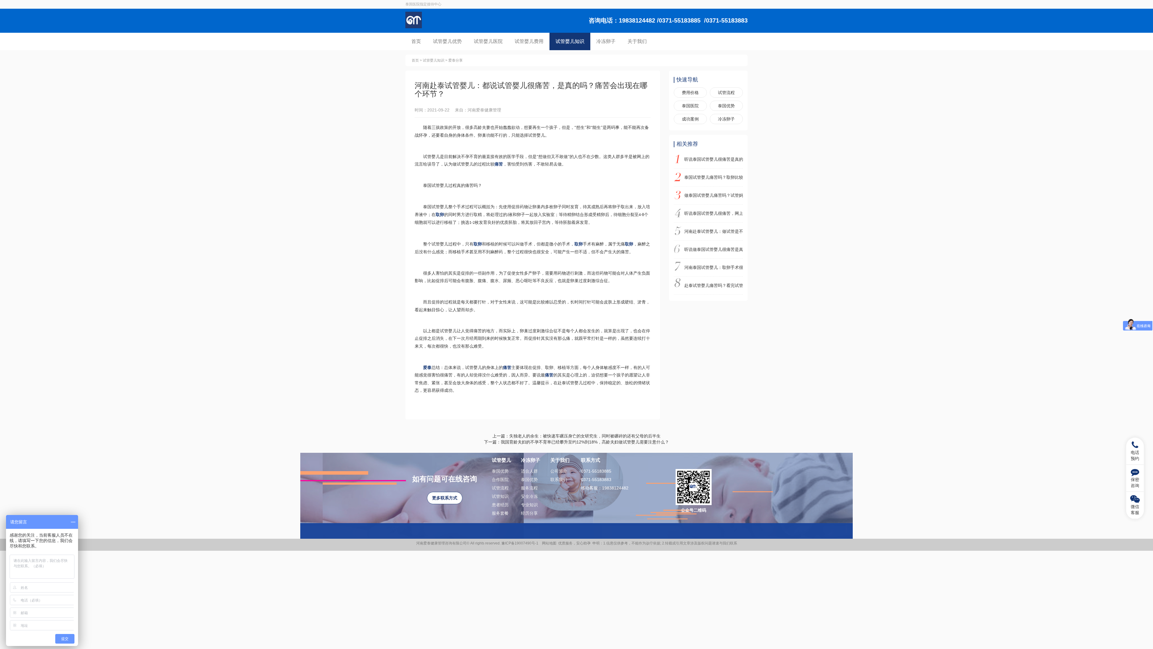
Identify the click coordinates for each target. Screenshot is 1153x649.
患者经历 (500, 504)
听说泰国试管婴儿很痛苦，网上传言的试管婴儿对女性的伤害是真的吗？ (713, 213)
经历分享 (529, 513)
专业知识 (529, 504)
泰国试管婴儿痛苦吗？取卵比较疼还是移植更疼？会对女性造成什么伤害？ (713, 177)
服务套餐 (500, 513)
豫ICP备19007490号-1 (520, 543)
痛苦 (499, 164)
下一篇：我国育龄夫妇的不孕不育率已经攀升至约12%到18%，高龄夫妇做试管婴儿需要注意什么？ (576, 442)
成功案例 (690, 119)
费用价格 (690, 92)
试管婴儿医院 (488, 41)
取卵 (440, 214)
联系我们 (558, 479)
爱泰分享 (455, 60)
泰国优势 (726, 105)
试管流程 (726, 92)
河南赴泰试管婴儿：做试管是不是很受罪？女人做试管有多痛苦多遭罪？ (713, 231)
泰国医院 (690, 105)
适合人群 (529, 471)
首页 (416, 41)
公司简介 (558, 471)
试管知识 (500, 496)
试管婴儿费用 (529, 41)
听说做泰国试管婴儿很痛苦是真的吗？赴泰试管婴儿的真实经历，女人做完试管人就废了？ (713, 249)
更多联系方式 (444, 497)
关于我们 (637, 41)
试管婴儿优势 (447, 41)
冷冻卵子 (606, 41)
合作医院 (500, 479)
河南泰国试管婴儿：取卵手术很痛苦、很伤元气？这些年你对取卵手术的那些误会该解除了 (713, 267)
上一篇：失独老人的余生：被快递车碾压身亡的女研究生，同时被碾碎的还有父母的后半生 (576, 436)
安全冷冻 (529, 496)
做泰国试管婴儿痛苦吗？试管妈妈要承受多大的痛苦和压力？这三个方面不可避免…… (713, 195)
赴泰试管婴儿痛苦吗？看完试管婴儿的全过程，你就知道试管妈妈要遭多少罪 (713, 285)
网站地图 (549, 543)
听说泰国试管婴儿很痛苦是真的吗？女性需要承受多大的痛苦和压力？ (713, 159)
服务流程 (529, 488)
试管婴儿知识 (569, 41)
